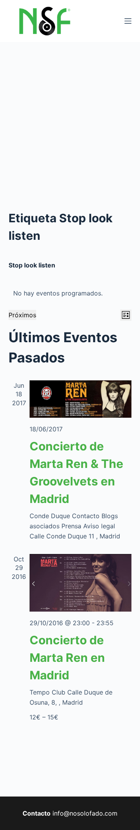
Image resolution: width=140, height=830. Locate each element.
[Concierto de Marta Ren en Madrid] (81, 583)
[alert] (70, 293)
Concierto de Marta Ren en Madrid (67, 657)
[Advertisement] (70, 116)
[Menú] (127, 21)
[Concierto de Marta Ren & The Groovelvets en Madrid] (81, 399)
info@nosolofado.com (84, 813)
